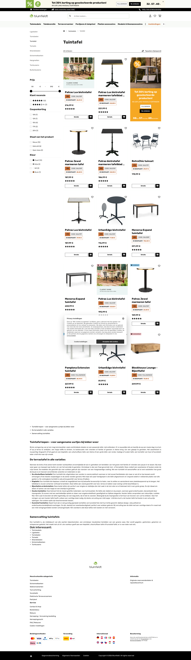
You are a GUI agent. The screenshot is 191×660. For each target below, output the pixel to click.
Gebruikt (37, 146)
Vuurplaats (34, 593)
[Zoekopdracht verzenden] (70, 16)
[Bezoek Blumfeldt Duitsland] (98, 638)
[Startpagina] (65, 31)
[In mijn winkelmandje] (91, 117)
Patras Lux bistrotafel (78, 92)
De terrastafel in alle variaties (43, 430)
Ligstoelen (34, 32)
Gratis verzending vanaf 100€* (65, 9)
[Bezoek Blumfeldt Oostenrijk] (102, 638)
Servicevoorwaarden (135, 640)
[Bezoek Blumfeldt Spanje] (114, 638)
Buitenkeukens (35, 70)
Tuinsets (33, 46)
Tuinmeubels (72, 31)
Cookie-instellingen (37, 626)
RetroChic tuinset (142, 161)
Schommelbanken (36, 56)
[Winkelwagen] (159, 16)
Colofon (86, 656)
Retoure (33, 613)
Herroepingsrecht (36, 619)
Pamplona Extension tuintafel (77, 369)
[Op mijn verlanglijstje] (92, 59)
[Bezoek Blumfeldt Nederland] (114, 642)
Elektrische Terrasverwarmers (41, 596)
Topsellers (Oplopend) (153, 51)
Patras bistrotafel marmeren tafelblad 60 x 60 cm (112, 163)
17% (35, 126)
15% (35, 123)
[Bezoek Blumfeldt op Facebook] (31, 656)
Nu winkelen (135, 4)
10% (35, 115)
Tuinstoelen (34, 36)
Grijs (37, 164)
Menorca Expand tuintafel (142, 231)
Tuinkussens (34, 65)
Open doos (38, 150)
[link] (78, 72)
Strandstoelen (35, 51)
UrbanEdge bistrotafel (111, 229)
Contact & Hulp (35, 607)
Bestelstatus (34, 610)
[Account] (150, 16)
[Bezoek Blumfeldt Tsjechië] (106, 642)
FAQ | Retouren (35, 622)
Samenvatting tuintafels (41, 433)
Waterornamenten (36, 587)
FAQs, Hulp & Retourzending (151, 9)
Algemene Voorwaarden (71, 656)
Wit (36, 168)
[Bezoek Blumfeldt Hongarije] (110, 642)
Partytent (33, 599)
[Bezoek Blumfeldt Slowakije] (102, 642)
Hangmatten (34, 60)
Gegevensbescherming (50, 656)
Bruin (37, 172)
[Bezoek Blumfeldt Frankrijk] (106, 638)
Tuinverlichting (35, 590)
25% (35, 130)
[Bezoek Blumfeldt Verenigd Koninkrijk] (98, 642)
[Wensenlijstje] (155, 16)
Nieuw (36, 142)
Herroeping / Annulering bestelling (43, 616)
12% (35, 119)
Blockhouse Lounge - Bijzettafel (144, 369)
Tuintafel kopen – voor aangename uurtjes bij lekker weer (53, 427)
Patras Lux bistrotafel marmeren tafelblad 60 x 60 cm (112, 94)
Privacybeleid (144, 639)
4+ (44, 104)
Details (76, 117)
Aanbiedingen (154, 24)
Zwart (38, 160)
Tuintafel (33, 41)
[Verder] (163, 24)
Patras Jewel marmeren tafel (74, 163)
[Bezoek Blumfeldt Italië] (110, 638)
